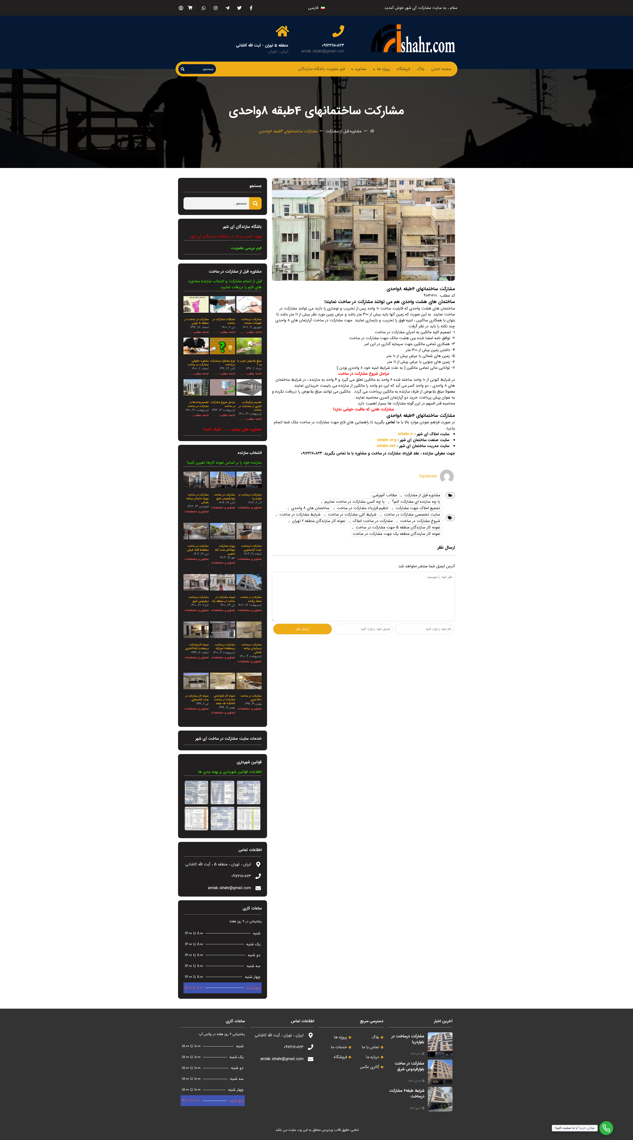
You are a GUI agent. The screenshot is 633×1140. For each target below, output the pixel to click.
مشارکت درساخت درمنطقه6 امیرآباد (225, 647)
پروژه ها (383, 69)
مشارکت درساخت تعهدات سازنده (251, 321)
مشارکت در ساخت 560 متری (251, 698)
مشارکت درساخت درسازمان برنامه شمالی (251, 649)
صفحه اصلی (441, 69)
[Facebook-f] (251, 7)
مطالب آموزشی (384, 495)
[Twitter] (239, 7)
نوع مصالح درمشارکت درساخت (222, 363)
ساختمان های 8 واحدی (310, 508)
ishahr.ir (405, 434)
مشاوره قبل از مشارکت (344, 131)
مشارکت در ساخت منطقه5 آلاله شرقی (198, 548)
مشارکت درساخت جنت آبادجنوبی (251, 548)
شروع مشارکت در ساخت (420, 521)
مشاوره (360, 69)
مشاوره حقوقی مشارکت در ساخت (198, 363)
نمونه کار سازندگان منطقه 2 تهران (318, 521)
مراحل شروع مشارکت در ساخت (222, 404)
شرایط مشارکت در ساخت (299, 514)
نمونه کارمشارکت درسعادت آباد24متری (197, 647)
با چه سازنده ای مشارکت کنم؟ (416, 502)
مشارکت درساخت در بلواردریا (250, 497)
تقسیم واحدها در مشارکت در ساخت (198, 404)
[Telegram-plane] (227, 7)
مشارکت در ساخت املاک (373, 521)
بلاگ (420, 69)
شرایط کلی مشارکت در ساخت (352, 514)
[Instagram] (215, 7)
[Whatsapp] (203, 7)
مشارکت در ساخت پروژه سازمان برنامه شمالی (197, 499)
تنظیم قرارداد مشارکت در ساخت (362, 508)
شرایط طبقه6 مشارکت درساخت (406, 1093)
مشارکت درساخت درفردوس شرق (198, 599)
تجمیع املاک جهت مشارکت (418, 508)
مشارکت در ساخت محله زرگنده (251, 599)
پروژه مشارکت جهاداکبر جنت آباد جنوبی (225, 550)
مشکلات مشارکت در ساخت (223, 321)
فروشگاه (403, 69)
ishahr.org (386, 440)
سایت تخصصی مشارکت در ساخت (412, 514)
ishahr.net (386, 446)
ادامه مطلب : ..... (251, 332)
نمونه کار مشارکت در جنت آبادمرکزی (197, 698)
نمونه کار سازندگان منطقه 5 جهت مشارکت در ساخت (398, 527)
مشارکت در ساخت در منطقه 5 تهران (196, 321)
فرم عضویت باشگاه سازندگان (321, 69)
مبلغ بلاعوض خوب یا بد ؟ (249, 363)
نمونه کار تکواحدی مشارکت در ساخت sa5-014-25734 (224, 700)
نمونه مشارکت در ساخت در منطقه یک (223, 599)
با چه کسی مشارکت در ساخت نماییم (354, 502)
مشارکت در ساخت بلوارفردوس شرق (224, 497)
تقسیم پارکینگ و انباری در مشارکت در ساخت (250, 406)
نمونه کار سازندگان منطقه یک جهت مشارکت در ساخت (396, 534)
